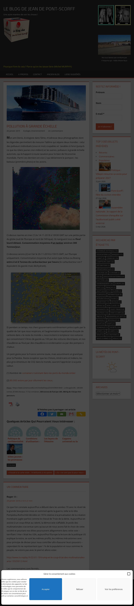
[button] (128, 574)
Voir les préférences (114, 589)
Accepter (46, 589)
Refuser (79, 589)
